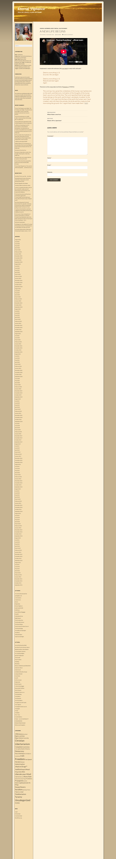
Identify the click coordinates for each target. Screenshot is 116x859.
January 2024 (18, 301)
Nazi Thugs (23, 778)
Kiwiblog (17, 661)
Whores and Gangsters (20, 725)
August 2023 (18, 309)
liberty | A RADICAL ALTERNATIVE (22, 665)
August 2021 (18, 354)
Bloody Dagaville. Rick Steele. (21, 183)
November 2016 (18, 460)
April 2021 (17, 362)
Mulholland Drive (19, 616)
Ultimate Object (18, 634)
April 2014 (17, 521)
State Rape (24, 789)
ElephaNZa (17, 604)
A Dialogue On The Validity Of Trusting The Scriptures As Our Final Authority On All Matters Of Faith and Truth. (23, 226)
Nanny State (28, 777)
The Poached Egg (19, 628)
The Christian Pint (19, 620)
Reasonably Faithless (19, 688)
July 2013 (17, 540)
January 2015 (18, 503)
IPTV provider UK (19, 134)
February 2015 (18, 501)
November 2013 (18, 531)
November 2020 (18, 372)
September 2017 (18, 442)
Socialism (18, 789)
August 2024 (18, 288)
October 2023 (18, 305)
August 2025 (18, 264)
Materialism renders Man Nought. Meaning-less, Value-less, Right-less (23, 154)
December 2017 (18, 435)
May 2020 (17, 380)
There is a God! (19, 792)
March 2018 (18, 429)
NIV (86, 103)
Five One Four (23, 150)
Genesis (42, 28)
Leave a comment (68, 34)
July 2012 (17, 564)
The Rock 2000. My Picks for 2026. (22, 185)
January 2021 (18, 368)
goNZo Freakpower (19, 655)
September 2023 (18, 307)
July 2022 (17, 335)
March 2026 (18, 249)
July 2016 (17, 466)
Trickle (16, 710)
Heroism (17, 762)
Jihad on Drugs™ (21, 766)
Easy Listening (19, 753)
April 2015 (17, 497)
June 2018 (17, 425)
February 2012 (18, 574)
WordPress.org (18, 818)
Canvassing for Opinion (20, 651)
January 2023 (18, 323)
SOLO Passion (18, 690)
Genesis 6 (66, 87)
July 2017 (17, 446)
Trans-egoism (18, 704)
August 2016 (18, 464)
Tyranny (18, 797)
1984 (16, 734)
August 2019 (18, 399)
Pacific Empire (18, 684)
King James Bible (20, 772)
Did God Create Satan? (20, 222)
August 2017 (18, 444)
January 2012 (18, 576)
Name (49, 158)
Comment (50, 136)
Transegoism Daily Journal (21, 706)
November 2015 (18, 482)
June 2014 (17, 517)
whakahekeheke (18, 721)
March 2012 (18, 572)
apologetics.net (18, 595)
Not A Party (17, 676)
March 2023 (18, 319)
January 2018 (18, 433)
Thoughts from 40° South (20, 702)
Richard (58, 34)
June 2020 (17, 378)
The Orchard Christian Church (22, 626)
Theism (28, 789)
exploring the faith (19, 608)
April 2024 (17, 294)
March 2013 (18, 548)
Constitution (26, 747)
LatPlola (17, 125)
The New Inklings (19, 624)
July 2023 (17, 311)
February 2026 (18, 251)
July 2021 (17, 356)
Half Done (17, 610)
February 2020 (18, 386)
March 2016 (18, 474)
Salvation (25, 780)
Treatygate (17, 708)
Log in (16, 811)
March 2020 (18, 384)
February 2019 (18, 411)
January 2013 (18, 552)
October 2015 (18, 484)
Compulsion (18, 747)
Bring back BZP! (23, 141)
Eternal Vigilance (19, 606)
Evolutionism (17, 756)
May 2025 (17, 270)
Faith (22, 756)
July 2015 (17, 491)
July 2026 (17, 241)
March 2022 (18, 339)
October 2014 (18, 509)
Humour (23, 762)
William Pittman (18, 143)
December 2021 (18, 346)
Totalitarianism (20, 794)
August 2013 (18, 538)
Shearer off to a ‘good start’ (54, 119)
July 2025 (17, 266)
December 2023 (18, 303)
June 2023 (17, 313)
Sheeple (17, 787)
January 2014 (18, 527)
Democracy (19, 751)
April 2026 (17, 247)
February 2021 (18, 366)
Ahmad (16, 150)
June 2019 (17, 403)
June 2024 (17, 290)
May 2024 (17, 292)
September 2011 (18, 585)
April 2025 (17, 272)
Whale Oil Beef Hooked (20, 723)
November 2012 (18, 556)
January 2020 (18, 388)
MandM (17, 614)
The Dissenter (18, 698)
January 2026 (18, 254)
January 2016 (18, 478)
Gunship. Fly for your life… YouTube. (23, 176)
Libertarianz (18, 776)
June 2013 (17, 542)
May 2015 (17, 495)
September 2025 (18, 262)
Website (49, 172)
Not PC (16, 678)
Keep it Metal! (55, 28)
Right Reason (18, 618)
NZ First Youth (18, 680)
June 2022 (17, 337)
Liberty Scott (18, 669)
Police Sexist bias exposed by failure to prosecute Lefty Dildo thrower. (23, 162)
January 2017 (18, 456)
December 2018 (18, 415)
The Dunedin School (19, 622)
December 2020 (18, 370)
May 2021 (17, 360)
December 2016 (18, 458)
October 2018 (18, 419)
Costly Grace (18, 599)
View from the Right (19, 636)
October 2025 (18, 260)
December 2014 (18, 505)
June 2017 (17, 448)
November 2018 (18, 417)
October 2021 (18, 350)
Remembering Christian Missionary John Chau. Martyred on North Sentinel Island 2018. (23, 180)
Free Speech (28, 759)
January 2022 (18, 343)
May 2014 (17, 519)
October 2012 (18, 558)
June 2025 (17, 268)
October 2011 (18, 583)
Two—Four (17, 714)
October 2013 (18, 534)
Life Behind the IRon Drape (21, 672)
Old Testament (63, 28)
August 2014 (18, 513)
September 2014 (18, 511)
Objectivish (17, 682)
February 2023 (18, 321)
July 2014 (17, 515)
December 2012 (18, 554)
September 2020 (18, 376)
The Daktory (18, 696)
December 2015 (18, 480)
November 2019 (18, 393)
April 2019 (17, 407)
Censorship (26, 738)
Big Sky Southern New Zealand (21, 649)
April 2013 (17, 546)
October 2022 (18, 329)
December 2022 (18, 325)
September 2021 (18, 352)
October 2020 (18, 374)
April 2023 (17, 317)
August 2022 (18, 333)
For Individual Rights (19, 653)
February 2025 (18, 276)
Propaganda (19, 781)
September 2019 (18, 397)
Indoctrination (20, 764)
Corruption (18, 749)
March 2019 (18, 409)
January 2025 (18, 278)
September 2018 (18, 421)
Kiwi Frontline (18, 659)
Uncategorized (22, 800)
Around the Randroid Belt (20, 645)
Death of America (25, 749)
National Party (18, 778)
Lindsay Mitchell (18, 674)
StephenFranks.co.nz (19, 692)
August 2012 (18, 562)
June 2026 (17, 243)
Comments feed (18, 816)
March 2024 (18, 296)
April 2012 (17, 570)
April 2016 (17, 472)
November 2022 (18, 327)
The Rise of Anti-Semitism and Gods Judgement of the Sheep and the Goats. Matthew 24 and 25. (23, 210)
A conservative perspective (21, 593)
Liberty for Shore (19, 667)
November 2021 (18, 348)
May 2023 (17, 315)
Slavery (23, 787)
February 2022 (18, 341)
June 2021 (17, 358)
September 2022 (18, 331)
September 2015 (18, 487)
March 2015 (18, 499)
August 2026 (18, 239)
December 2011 (18, 579)
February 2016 (18, 476)
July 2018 (17, 423)
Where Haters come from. (54, 113)
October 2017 (18, 440)
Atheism (21, 734)
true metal (65, 68)
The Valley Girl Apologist (20, 630)
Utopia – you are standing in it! (21, 719)
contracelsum (18, 597)
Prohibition (29, 778)
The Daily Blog (18, 694)
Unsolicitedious (18, 716)
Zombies (17, 803)
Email (49, 165)
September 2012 (18, 560)
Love (23, 776)
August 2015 (18, 489)
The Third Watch (18, 700)
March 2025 (18, 274)
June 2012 (17, 566)
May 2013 (17, 544)
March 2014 (18, 523)
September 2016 (18, 462)
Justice (18, 769)
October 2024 (18, 284)
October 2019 (18, 395)
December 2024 (18, 280)
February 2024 (18, 299)
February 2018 (18, 431)
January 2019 (18, 413)
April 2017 (17, 450)
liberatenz (17, 663)
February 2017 (18, 454)
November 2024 (18, 282)
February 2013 (18, 550)
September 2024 (18, 286)
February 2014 (18, 525)
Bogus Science (19, 738)
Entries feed (17, 813)
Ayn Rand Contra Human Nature (22, 647)
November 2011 (18, 581)
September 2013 (18, 536)
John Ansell (17, 657)
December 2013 (18, 529)
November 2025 (18, 258)
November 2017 (18, 437)
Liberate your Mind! (23, 774)
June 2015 (17, 493)
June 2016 (17, 468)
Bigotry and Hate (20, 736)
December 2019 (18, 390)
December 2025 (18, 256)
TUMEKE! (17, 712)
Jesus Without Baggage (20, 612)
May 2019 (17, 405)
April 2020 (17, 382)
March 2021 (18, 364)
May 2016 (17, 470)
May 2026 (17, 245)
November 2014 (18, 507)
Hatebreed (47, 28)
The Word (17, 632)
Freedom (20, 758)
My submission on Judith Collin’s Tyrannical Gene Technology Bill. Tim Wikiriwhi (23, 118)
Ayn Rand (25, 734)
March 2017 (18, 452)
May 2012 (17, 568)
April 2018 (17, 427)
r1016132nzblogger (19, 686)
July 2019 (17, 401)
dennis (16, 602)
